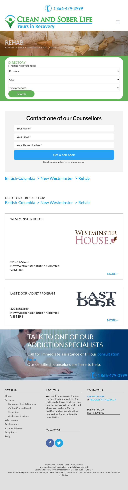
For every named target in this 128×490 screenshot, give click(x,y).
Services (9, 400)
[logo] (48, 16)
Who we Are (11, 420)
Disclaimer (50, 464)
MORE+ (112, 273)
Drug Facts (11, 432)
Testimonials (11, 424)
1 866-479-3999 (111, 375)
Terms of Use (76, 464)
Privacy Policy (63, 464)
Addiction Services (18, 415)
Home (8, 395)
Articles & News (13, 428)
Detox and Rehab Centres (22, 403)
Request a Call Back (103, 399)
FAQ (7, 436)
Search (21, 94)
